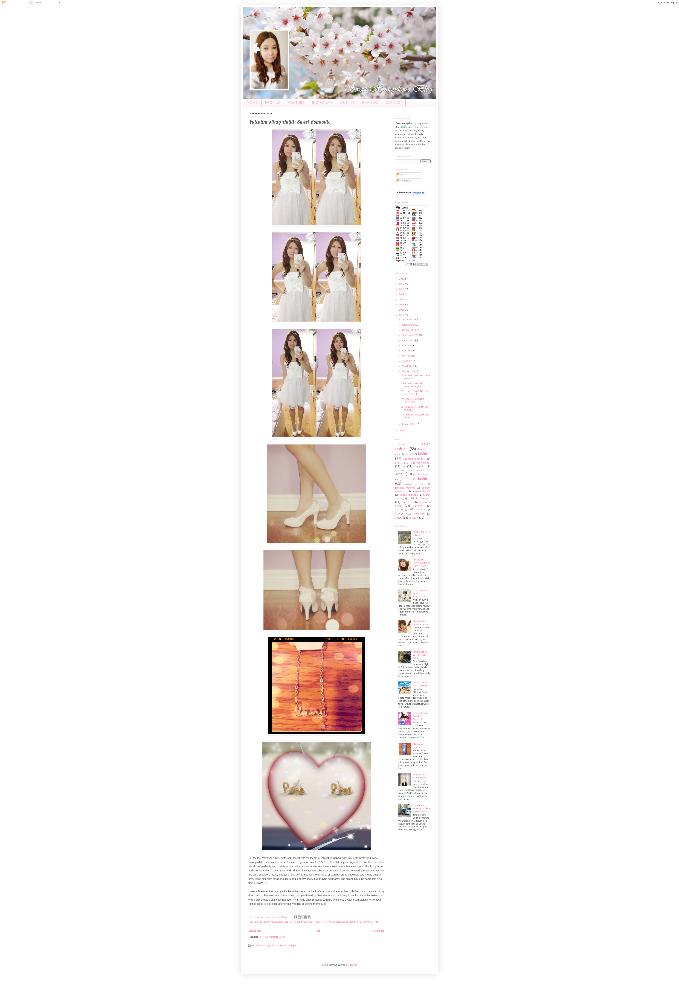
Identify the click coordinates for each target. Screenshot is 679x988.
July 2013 (407, 345)
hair (396, 470)
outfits (318, 922)
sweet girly (327, 922)
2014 (402, 310)
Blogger (353, 965)
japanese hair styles (414, 484)
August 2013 (408, 340)
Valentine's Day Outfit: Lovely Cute (412, 400)
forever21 (419, 466)
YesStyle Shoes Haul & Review (420, 776)
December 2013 (410, 319)
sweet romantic (340, 922)
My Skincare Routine (419, 746)
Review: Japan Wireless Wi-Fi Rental (420, 655)
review (418, 505)
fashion (274, 922)
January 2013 (409, 424)
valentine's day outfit (359, 922)
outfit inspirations (305, 922)
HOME (252, 103)
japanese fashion (287, 922)
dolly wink (409, 454)
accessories (401, 445)
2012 (402, 430)
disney (398, 454)
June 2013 (407, 350)
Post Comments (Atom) (273, 937)
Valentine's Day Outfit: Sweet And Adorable (416, 393)
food (403, 466)
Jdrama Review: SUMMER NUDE (421, 684)
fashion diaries (413, 458)
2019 (402, 284)
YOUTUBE (296, 103)
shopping (401, 509)
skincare (421, 510)
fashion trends (422, 462)
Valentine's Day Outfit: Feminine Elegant (412, 385)
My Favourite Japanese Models (421, 623)
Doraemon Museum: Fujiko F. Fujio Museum (421, 808)
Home (317, 931)
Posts (402, 175)
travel (398, 517)
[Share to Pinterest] (309, 917)
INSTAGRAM (322, 103)
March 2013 (408, 366)
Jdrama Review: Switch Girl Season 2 (421, 716)
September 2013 (410, 335)
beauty (421, 449)
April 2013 (407, 361)
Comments (405, 181)
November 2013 (410, 325)
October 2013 (409, 330)
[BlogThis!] (299, 917)
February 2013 (409, 371)
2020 (402, 279)
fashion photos (402, 463)
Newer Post (255, 931)
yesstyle (374, 922)
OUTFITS (347, 103)
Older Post (378, 931)
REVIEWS (370, 103)
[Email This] (295, 917)
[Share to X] (302, 917)
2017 (402, 294)
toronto (419, 513)
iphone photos (415, 470)
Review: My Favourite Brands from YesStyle (421, 563)
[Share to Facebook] (305, 917)
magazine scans (408, 494)
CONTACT (393, 103)
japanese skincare (421, 491)
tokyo (399, 514)
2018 (402, 289)
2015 (402, 305)
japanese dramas (422, 475)
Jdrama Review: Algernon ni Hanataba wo (421, 593)
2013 (402, 315)
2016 (402, 299)
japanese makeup (404, 488)
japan (400, 474)
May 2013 (407, 356)
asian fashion (263, 922)
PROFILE (272, 103)
